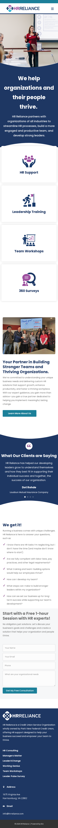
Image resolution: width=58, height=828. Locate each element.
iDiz (42, 824)
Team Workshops (12, 771)
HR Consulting (10, 750)
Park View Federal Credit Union (37, 728)
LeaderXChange (12, 760)
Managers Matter (12, 755)
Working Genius (11, 766)
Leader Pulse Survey (14, 776)
